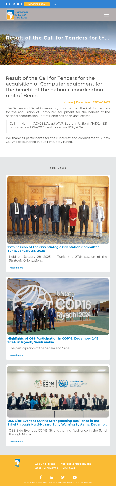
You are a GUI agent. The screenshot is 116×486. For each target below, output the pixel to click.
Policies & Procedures (76, 464)
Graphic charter (46, 468)
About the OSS (45, 464)
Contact (69, 468)
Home (9, 50)
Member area (36, 4)
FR (54, 4)
